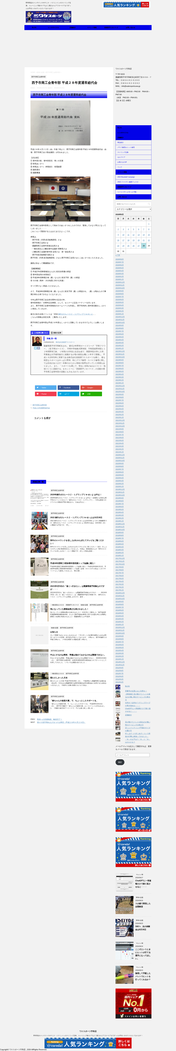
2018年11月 (120, 527)
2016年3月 (120, 619)
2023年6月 (120, 369)
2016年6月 (120, 610)
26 (133, 246)
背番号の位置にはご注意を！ (136, 691)
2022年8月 (120, 397)
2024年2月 (120, 345)
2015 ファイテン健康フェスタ (127, 182)
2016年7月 (120, 607)
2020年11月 (120, 458)
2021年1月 (120, 452)
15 (149, 235)
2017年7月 (120, 573)
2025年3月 (120, 308)
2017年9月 (120, 567)
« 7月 (118, 255)
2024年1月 (120, 348)
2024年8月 (120, 328)
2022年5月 (120, 406)
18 (128, 240)
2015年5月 (120, 648)
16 (118, 240)
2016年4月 (120, 616)
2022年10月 (120, 392)
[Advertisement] (88, 48)
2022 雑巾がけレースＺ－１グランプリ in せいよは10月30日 (76, 517)
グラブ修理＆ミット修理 (126, 147)
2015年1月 (120, 659)
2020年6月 (120, 472)
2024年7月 (120, 331)
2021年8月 (120, 432)
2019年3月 (120, 515)
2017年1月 (120, 590)
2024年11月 (120, 320)
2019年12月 (120, 489)
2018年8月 (120, 535)
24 (123, 246)
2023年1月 (120, 383)
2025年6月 (120, 299)
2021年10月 (120, 426)
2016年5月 (120, 613)
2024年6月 (120, 334)
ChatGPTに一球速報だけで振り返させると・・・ (143, 884)
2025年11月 (120, 285)
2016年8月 (120, 604)
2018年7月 (120, 538)
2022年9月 (120, 394)
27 (139, 246)
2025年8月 (120, 294)
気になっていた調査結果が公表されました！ (69, 609)
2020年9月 (120, 463)
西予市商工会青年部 (40, 405)
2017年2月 (120, 587)
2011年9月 (119, 668)
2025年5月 (120, 302)
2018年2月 (120, 553)
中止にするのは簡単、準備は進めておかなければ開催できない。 (78, 655)
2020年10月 (120, 461)
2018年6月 (120, 541)
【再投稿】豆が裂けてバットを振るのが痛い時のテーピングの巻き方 (137, 697)
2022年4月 (120, 409)
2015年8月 (120, 639)
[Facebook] (38, 348)
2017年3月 (120, 584)
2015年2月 (120, 656)
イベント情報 (92, 27)
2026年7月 (120, 262)
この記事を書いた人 (41, 333)
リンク (119, 167)
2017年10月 (120, 564)
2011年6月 (119, 676)
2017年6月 (120, 576)
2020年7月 (120, 469)
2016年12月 (120, 593)
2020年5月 (120, 475)
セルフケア (121, 157)
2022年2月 (120, 415)
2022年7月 (120, 400)
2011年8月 (119, 671)
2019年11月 (120, 492)
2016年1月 (120, 625)
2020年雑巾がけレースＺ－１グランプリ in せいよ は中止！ (76, 495)
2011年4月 (119, 682)
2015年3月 (120, 653)
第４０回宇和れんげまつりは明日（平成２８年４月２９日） (61, 722)
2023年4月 (120, 374)
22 (149, 240)
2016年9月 (120, 602)
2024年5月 (120, 337)
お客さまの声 (122, 162)
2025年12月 (120, 282)
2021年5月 (120, 440)
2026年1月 (120, 279)
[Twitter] (35, 348)
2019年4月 (120, 512)
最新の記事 (57, 333)
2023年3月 (120, 377)
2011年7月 (119, 673)
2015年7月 (120, 642)
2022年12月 (120, 386)
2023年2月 (120, 380)
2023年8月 (120, 363)
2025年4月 (120, 305)
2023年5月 (120, 371)
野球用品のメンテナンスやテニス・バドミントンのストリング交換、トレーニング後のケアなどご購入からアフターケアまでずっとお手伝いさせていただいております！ (88, 1035)
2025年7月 (120, 297)
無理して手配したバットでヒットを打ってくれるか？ (143, 976)
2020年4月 (120, 478)
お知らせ (54, 632)
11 (128, 235)
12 (133, 235)
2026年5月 (120, 268)
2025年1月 (120, 314)
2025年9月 (120, 291)
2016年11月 (120, 596)
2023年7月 (120, 366)
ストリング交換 (122, 152)
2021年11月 (120, 423)
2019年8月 (120, 501)
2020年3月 (120, 481)
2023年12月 (120, 351)
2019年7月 (120, 504)
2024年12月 (120, 317)
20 (139, 240)
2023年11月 (120, 354)
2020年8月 (120, 466)
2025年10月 (120, 288)
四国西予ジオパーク (111, 27)
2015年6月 (120, 645)
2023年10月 (120, 357)
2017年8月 (120, 570)
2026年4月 (120, 271)
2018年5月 (120, 544)
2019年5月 (120, 509)
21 (144, 240)
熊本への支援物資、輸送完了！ (49, 719)
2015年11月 (120, 630)
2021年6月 (120, 438)
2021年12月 (120, 420)
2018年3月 (120, 550)
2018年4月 (120, 547)
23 (118, 246)
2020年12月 (120, 455)
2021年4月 (120, 443)
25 (128, 246)
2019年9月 (120, 498)
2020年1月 (120, 486)
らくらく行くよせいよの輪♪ (127, 192)
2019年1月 (120, 521)
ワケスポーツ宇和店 (88, 1031)
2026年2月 (120, 276)
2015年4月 (120, 650)
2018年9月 (120, 532)
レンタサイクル (53, 27)
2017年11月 (120, 561)
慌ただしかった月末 (59, 678)
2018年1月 (120, 555)
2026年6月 (120, 265)
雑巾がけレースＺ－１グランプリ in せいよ (75, 314)
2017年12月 (120, 558)
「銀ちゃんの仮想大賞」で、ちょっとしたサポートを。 (74, 701)
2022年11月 (120, 389)
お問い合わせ (130, 27)
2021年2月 (120, 449)
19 (133, 240)
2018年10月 (120, 530)
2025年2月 (120, 311)
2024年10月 (120, 322)
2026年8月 (120, 259)
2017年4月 (120, 581)
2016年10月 (120, 599)
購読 (120, 762)
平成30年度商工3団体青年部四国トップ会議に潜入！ (73, 563)
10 (123, 235)
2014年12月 (120, 662)
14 (144, 235)
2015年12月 (120, 627)
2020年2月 (120, 484)
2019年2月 (120, 518)
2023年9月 (120, 360)
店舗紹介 (73, 27)
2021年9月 (120, 429)
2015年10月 (120, 633)
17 (123, 240)
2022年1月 (120, 417)
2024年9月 (120, 325)
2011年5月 (119, 679)
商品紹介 (120, 142)
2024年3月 (120, 343)
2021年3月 (120, 446)
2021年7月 (120, 435)
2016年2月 (120, 622)
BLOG (34, 27)
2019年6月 (120, 507)
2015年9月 (120, 636)
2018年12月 (120, 524)
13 (139, 235)
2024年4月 (120, 340)
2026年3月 (120, 274)
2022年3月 (120, 412)
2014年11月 (120, 665)
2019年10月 (120, 495)
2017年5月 (120, 578)
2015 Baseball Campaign (126, 177)
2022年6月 (120, 403)
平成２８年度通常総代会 (41, 408)
